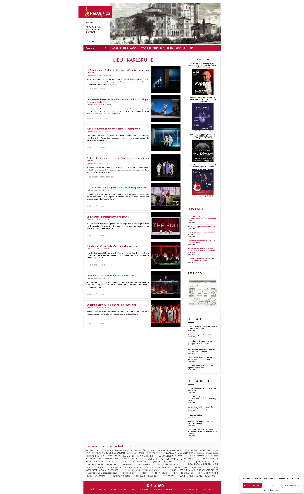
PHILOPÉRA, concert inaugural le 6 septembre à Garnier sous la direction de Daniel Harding (202, 65)
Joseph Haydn (127, 464)
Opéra (96, 89)
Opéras (102, 89)
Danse (89, 118)
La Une (115, 48)
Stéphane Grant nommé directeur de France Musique (202, 241)
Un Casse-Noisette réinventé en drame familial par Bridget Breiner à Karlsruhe (118, 100)
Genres (170, 48)
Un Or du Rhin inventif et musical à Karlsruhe (110, 275)
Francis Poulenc (113, 456)
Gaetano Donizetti (197, 456)
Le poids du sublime (195, 415)
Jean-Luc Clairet (94, 219)
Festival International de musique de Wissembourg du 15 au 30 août (203, 166)
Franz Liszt (128, 456)
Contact (90, 489)
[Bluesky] (159, 485)
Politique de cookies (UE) (163, 489)
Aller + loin (158, 48)
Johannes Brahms (207, 462)
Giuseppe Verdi (155, 459)
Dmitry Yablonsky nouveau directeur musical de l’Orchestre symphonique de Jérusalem (203, 250)
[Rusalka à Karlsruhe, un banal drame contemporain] (165, 138)
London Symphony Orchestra (169, 464)
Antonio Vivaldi (122, 450)
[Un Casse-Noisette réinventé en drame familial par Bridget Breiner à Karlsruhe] (165, 108)
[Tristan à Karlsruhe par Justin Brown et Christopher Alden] (165, 196)
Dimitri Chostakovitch (150, 453)
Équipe (113, 489)
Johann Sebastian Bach (101, 464)
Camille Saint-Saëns (208, 450)
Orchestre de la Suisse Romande (138, 467)
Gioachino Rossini (138, 459)
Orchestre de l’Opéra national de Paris (175, 467)
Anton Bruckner (105, 450)
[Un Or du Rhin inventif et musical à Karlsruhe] (165, 284)
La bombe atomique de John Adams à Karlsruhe (111, 304)
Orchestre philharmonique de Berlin (145, 470)
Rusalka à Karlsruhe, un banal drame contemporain (113, 128)
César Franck (130, 453)
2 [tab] (90, 41)
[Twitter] (155, 487)
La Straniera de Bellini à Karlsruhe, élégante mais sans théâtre (118, 71)
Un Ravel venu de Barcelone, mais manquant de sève (200, 422)
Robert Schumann (96, 476)
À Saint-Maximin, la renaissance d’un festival (202, 233)
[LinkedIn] (148, 486)
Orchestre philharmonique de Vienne (101, 473)
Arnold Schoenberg (156, 450)
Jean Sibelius (184, 462)
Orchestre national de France (102, 470)
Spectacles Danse (106, 118)
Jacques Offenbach (140, 462)
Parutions (146, 48)
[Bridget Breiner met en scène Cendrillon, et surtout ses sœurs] (165, 167)
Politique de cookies (270, 490)
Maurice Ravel (94, 467)
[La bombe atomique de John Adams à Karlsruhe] (165, 314)
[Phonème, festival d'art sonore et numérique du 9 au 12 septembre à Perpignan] (203, 117)
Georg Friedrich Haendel (99, 459)
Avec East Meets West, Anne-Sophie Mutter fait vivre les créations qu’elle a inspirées (202, 431)
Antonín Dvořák (138, 450)
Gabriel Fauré (181, 456)
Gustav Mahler (174, 459)
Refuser (272, 485)
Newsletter (122, 489)
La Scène (124, 48)
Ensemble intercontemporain (179, 453)
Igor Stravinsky (209, 459)
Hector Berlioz (192, 459)
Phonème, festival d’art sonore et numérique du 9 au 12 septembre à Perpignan (203, 99)
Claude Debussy (95, 453)
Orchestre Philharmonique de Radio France (195, 470)
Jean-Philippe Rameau (162, 462)
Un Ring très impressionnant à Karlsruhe (108, 216)
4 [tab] (96, 41)
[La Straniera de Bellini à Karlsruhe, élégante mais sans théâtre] (165, 79)
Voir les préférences (291, 485)
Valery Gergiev (168, 476)
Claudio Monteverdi (115, 453)
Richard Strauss (183, 473)
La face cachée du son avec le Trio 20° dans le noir (202, 390)
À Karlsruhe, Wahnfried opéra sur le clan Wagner (112, 246)
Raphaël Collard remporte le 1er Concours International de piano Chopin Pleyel (203, 218)
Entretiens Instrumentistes (207, 453)
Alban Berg (90, 450)
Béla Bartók (191, 450)
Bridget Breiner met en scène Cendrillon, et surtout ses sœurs (118, 159)
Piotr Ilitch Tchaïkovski (154, 473)
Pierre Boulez (129, 473)
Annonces (132, 489)
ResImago (195, 273)
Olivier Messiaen (113, 467)
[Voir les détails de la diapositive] (165, 24)
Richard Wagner (208, 473)
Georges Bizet (212, 456)
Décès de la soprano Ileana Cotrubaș (201, 227)
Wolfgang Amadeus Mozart (199, 476)
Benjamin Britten (175, 450)
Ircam (125, 462)
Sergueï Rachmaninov (146, 476)
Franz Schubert (145, 456)
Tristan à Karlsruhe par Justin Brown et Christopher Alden (117, 187)
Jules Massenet (144, 464)
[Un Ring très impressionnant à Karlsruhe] (165, 226)
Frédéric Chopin (165, 456)
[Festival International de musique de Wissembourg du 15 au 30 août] (203, 183)
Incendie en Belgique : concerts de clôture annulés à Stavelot (201, 259)
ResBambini (181, 48)
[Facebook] (151, 486)
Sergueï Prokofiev (122, 476)
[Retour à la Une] (95, 12)
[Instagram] (163, 485)
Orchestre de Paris (208, 467)
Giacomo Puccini (121, 459)
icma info (191, 48)
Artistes (134, 48)
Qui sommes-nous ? (102, 489)
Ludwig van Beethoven (202, 464)
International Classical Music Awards (101, 462)
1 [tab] (87, 41)
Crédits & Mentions (145, 489)
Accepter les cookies (252, 485)
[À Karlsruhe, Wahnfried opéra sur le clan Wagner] (165, 255)
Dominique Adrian (95, 75)
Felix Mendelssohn (95, 456)
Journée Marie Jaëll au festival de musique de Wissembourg (200, 408)
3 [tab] (93, 41)
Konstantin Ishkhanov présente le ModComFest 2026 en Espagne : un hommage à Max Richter (203, 136)
